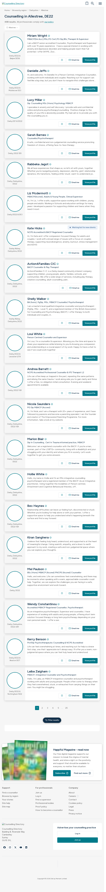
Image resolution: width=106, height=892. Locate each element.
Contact (73, 799)
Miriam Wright (37, 35)
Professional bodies (44, 803)
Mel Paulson (36, 569)
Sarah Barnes (37, 135)
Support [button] (6, 788)
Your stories (7, 799)
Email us (74, 288)
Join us (38, 792)
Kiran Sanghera (38, 537)
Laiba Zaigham (37, 671)
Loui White (35, 334)
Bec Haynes (36, 506)
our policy (49, 22)
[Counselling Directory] (14, 3)
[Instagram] (10, 847)
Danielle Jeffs (37, 71)
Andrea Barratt (38, 369)
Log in (38, 796)
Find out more (82, 773)
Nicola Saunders (39, 404)
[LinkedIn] (26, 847)
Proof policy (41, 806)
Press (71, 810)
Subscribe (62, 773)
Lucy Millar (35, 100)
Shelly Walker (37, 299)
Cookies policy (75, 803)
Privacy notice (75, 813)
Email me (74, 60)
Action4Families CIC (42, 264)
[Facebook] (4, 847)
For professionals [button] (43, 788)
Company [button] (73, 788)
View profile (90, 60)
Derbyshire (33, 10)
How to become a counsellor (49, 810)
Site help (6, 803)
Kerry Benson (37, 639)
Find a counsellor (10, 792)
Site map (6, 806)
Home (7, 10)
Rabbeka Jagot (38, 164)
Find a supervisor (43, 799)
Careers (74, 796)
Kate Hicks (35, 228)
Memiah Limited (61, 879)
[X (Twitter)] (15, 847)
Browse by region (19, 10)
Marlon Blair (36, 439)
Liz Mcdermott (38, 193)
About (72, 792)
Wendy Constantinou (42, 604)
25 (66, 708)
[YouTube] (20, 847)
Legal (71, 806)
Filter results (52, 720)
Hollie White (36, 474)
